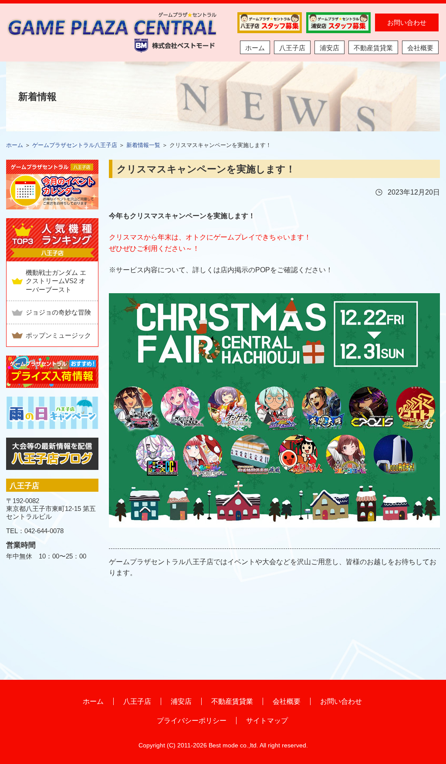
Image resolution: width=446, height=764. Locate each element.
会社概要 (420, 47)
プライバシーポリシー (191, 720)
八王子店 (292, 47)
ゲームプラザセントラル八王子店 (74, 145)
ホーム (255, 47)
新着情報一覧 (143, 145)
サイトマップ (267, 720)
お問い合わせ (406, 22)
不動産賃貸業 (373, 47)
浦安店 (329, 47)
